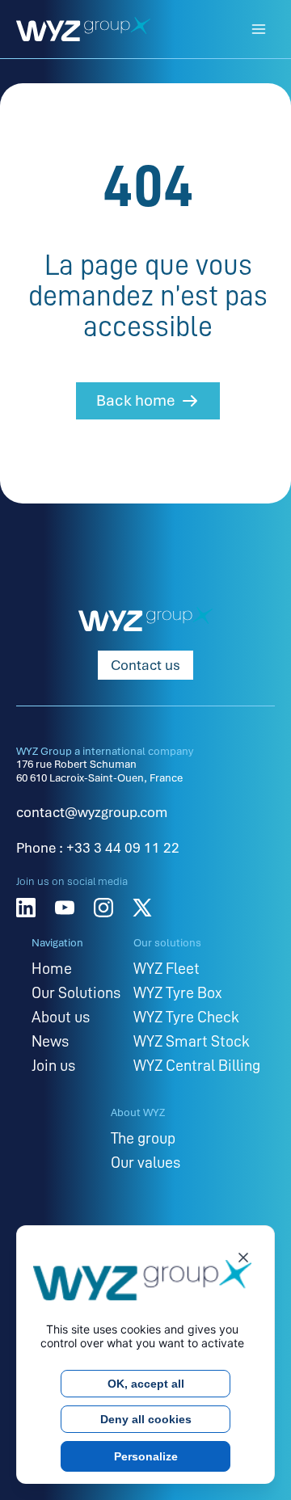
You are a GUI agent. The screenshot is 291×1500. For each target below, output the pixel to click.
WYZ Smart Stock (191, 1041)
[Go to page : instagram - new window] (103, 907)
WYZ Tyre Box (177, 992)
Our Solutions (76, 992)
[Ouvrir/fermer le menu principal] (258, 29)
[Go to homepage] (83, 29)
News (50, 1041)
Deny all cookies (146, 1419)
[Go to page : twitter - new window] (142, 907)
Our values (145, 1162)
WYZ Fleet (166, 968)
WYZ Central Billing (196, 1065)
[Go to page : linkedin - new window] (26, 907)
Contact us (145, 665)
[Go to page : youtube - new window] (64, 907)
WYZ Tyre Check (186, 1017)
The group (143, 1138)
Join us (53, 1065)
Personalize (146, 1456)
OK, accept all (146, 1383)
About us (61, 1017)
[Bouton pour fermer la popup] (243, 1260)
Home (52, 968)
